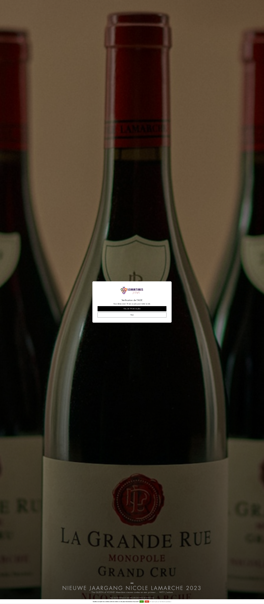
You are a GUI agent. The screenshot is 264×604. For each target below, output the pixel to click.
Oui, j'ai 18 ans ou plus (132, 309)
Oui (142, 601)
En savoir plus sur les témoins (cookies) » (160, 601)
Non (147, 601)
